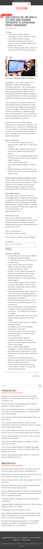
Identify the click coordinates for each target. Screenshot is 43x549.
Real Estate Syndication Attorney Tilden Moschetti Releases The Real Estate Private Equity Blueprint (22, 278)
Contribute (24, 538)
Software (23, 233)
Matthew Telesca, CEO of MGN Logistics (18, 122)
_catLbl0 (4, 15)
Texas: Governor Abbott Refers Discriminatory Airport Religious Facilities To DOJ (22, 164)
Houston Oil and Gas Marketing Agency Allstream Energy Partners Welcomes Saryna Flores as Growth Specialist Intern (22, 360)
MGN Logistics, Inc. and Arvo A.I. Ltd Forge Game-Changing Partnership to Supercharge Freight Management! (21, 21)
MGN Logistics (31, 180)
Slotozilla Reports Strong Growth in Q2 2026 (22, 351)
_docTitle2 (35, 376)
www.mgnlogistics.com (12, 211)
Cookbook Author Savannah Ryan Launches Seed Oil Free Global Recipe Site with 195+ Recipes (22, 151)
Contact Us (16, 540)
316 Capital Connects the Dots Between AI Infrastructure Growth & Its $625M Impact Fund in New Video (22, 333)
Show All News (10, 237)
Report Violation (30, 237)
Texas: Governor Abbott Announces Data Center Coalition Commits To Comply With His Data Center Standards (21, 366)
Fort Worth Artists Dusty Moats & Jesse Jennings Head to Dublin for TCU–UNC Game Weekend (22, 144)
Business (16, 233)
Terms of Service (34, 538)
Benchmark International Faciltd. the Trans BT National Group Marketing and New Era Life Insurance (22, 302)
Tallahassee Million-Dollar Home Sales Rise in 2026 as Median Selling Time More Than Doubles (22, 318)
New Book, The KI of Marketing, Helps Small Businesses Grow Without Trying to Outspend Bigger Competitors (23, 158)
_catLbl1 (9, 15)
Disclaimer (20, 237)
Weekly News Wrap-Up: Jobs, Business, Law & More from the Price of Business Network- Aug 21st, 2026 (22, 171)
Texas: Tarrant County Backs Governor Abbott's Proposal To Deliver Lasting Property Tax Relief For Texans (20, 267)
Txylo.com (21, 8)
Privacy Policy (26, 540)
